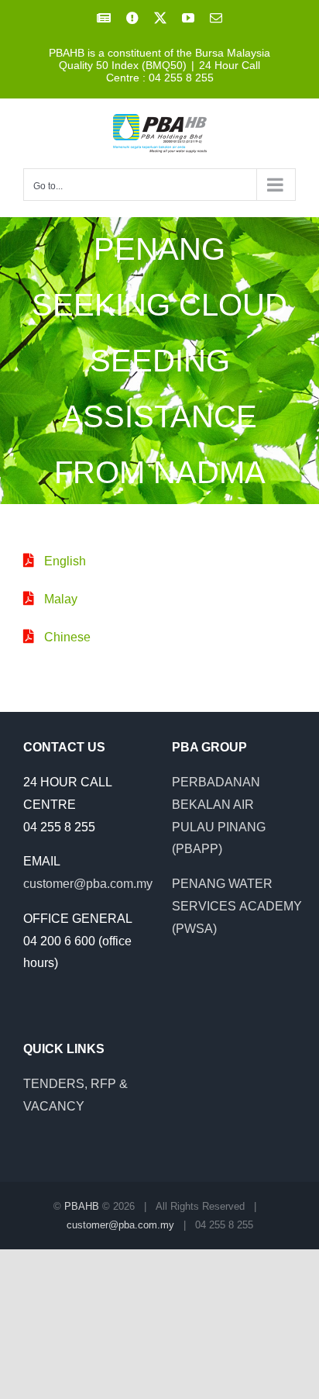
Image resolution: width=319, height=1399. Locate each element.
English (65, 561)
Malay (60, 599)
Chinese (67, 637)
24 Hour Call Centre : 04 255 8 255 (183, 71)
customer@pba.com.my (88, 883)
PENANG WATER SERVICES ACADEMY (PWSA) (237, 906)
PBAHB (81, 1206)
